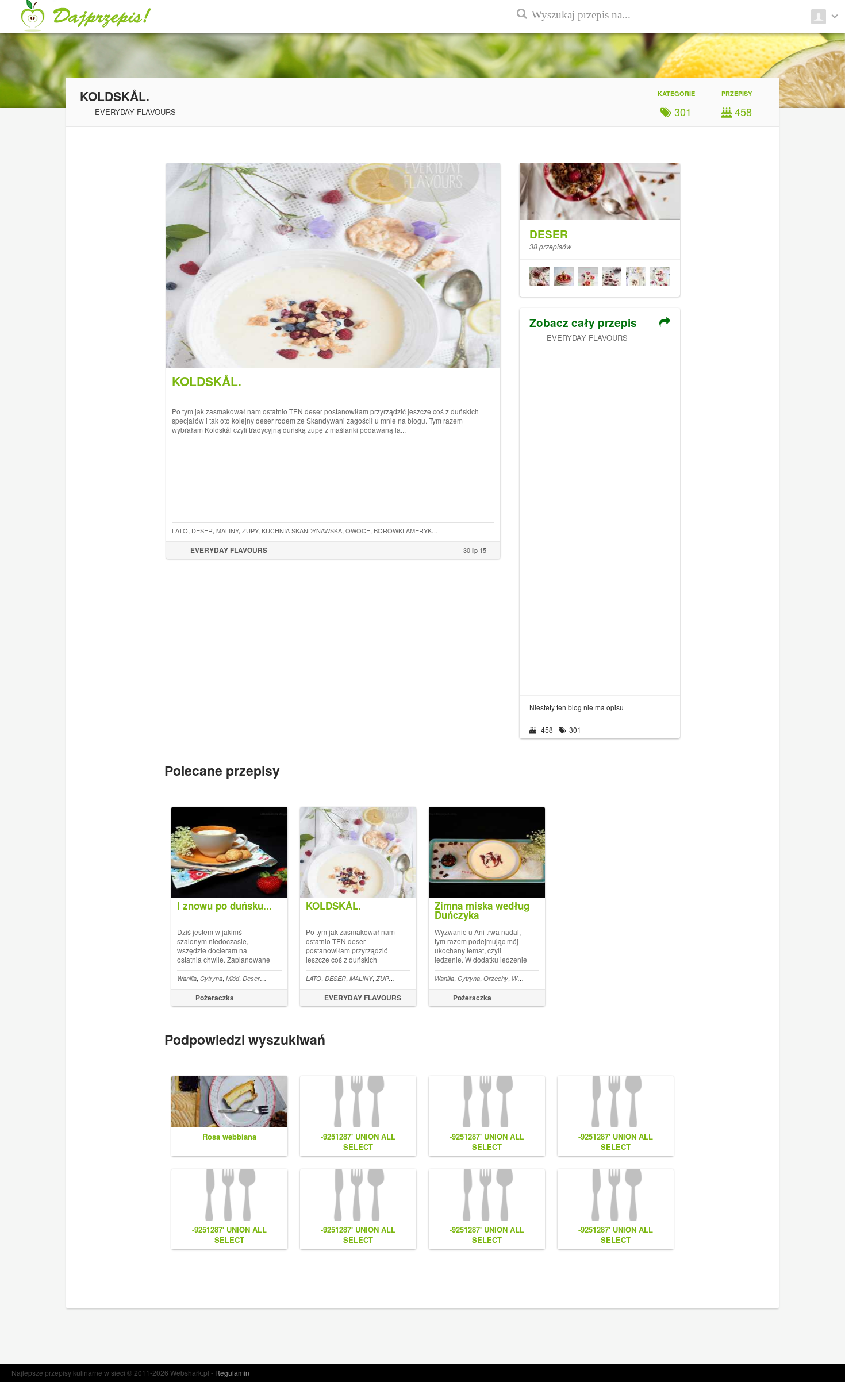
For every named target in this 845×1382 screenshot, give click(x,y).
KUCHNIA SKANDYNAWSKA (302, 530)
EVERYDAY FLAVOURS (587, 337)
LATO (180, 530)
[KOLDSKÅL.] (636, 278)
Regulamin (232, 1372)
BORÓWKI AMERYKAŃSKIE (414, 530)
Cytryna (211, 978)
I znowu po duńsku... (224, 906)
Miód (232, 978)
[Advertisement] (599, 514)
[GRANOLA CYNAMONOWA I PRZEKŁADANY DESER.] (539, 278)
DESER (202, 530)
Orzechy (495, 978)
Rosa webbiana (229, 1136)
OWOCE (357, 530)
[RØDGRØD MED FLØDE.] (611, 278)
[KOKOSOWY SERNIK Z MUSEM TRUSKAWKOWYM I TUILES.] (563, 278)
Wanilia (187, 978)
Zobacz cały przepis (583, 322)
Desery (253, 978)
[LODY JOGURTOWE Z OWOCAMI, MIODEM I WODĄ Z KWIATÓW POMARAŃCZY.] (660, 278)
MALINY (227, 530)
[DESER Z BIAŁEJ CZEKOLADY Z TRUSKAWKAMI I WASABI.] (587, 278)
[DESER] (599, 185)
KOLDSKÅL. (333, 906)
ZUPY (250, 530)
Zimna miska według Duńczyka (482, 910)
